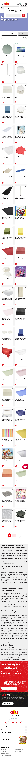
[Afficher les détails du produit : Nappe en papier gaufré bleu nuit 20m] (21, 170)
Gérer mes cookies (19, 749)
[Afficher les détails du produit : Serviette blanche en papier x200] (21, 69)
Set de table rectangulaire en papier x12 (7, 440)
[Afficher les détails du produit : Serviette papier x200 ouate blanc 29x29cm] (7, 332)
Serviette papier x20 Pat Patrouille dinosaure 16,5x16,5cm (7, 460)
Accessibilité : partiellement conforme (20, 752)
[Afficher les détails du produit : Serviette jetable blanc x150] (21, 89)
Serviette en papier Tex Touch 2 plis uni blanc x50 (20, 117)
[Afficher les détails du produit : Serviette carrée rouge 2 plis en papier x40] (21, 251)
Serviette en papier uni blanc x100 (7, 278)
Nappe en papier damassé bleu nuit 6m (20, 400)
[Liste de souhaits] (12, 45)
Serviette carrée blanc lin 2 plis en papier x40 (7, 400)
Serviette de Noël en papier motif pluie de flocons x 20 (6, 521)
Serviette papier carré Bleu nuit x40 (20, 420)
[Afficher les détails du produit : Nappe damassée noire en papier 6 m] (7, 191)
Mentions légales (5, 753)
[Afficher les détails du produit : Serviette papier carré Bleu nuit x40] (21, 413)
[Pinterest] (17, 722)
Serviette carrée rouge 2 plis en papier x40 (20, 258)
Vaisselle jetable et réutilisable (9, 33)
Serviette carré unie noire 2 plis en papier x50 (20, 521)
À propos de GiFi (6, 732)
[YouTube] (13, 722)
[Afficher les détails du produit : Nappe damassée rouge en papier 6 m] (7, 352)
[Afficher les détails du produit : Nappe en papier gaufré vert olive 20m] (21, 473)
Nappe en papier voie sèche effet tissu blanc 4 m (7, 137)
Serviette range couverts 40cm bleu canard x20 (7, 117)
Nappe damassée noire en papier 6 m (7, 198)
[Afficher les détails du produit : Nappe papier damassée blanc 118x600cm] (7, 150)
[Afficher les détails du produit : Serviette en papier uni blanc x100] (7, 271)
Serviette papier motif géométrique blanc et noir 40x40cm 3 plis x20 (7, 501)
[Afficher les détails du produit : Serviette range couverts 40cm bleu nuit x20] (21, 332)
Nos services (5, 730)
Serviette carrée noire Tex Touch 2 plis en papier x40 (20, 319)
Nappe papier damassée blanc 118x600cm (7, 157)
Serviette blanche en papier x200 (19, 76)
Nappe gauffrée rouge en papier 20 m (7, 258)
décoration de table (18, 651)
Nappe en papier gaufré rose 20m (20, 379)
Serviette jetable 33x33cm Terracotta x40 (7, 481)
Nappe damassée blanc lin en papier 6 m (20, 299)
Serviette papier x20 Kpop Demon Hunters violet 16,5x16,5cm (20, 278)
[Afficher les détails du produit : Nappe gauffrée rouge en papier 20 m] (7, 251)
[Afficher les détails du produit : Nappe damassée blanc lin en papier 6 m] (21, 292)
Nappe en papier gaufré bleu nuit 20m (20, 177)
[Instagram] (9, 722)
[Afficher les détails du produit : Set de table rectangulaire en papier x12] (7, 433)
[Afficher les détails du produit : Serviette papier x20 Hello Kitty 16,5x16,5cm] (21, 494)
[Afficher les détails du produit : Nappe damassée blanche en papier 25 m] (21, 191)
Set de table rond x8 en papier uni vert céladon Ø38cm (7, 56)
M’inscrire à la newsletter (9, 688)
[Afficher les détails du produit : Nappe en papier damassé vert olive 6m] (7, 372)
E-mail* (3, 676)
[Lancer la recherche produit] (1, 7)
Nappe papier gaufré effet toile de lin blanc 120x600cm (20, 359)
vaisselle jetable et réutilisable (15, 647)
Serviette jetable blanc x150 (20, 97)
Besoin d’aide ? (5, 727)
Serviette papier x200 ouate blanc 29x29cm (6, 339)
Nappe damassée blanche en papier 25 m (20, 198)
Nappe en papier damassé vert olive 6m (7, 379)
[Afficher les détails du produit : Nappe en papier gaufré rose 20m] (21, 372)
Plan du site (3, 749)
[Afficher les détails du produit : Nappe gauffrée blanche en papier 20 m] (7, 69)
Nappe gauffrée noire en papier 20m (7, 218)
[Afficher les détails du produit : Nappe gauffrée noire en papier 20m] (7, 211)
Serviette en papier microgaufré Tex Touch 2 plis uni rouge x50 (20, 157)
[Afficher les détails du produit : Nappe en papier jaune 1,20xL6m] (21, 433)
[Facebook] (5, 722)
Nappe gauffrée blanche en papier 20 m (7, 76)
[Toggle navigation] (2, 4)
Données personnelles (6, 755)
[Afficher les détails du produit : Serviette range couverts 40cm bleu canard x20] (7, 110)
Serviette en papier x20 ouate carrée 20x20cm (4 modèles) (20, 137)
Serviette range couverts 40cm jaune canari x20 (20, 238)
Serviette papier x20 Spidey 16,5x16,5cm (19, 218)
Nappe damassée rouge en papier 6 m (7, 359)
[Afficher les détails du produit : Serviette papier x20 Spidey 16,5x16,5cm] (21, 211)
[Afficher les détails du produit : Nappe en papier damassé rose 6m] (7, 312)
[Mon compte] (22, 4)
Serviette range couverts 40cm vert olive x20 (7, 238)
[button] (20, 4)
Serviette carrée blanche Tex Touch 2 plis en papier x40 (7, 97)
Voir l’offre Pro (7, 703)
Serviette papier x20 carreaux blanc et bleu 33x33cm (20, 56)
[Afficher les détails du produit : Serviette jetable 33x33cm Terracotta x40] (7, 473)
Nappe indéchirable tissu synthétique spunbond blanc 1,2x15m (7, 299)
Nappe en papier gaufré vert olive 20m (20, 481)
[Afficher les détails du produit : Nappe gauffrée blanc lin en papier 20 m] (7, 170)
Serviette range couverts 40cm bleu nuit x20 (20, 339)
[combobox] (4, 38)
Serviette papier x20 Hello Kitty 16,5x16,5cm (20, 501)
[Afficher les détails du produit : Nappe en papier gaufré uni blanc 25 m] (21, 453)
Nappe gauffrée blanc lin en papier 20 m (7, 177)
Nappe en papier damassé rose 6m (6, 319)
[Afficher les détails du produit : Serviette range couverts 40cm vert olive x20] (7, 231)
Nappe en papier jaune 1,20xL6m (20, 440)
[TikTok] (20, 722)
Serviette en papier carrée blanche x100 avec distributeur (7, 420)
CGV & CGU (3, 751)
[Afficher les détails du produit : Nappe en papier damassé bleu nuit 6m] (21, 393)
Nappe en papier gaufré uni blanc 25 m (20, 460)
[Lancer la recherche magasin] (23, 15)
